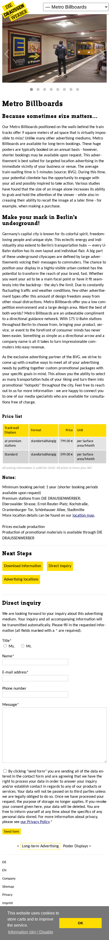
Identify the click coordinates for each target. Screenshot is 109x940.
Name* (8, 656)
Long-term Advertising (40, 846)
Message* (10, 705)
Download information (22, 566)
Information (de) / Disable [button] (30, 932)
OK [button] (80, 923)
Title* (7, 641)
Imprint (7, 903)
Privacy (7, 895)
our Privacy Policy (35, 822)
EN (4, 870)
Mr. (29, 646)
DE (4, 862)
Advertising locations (21, 579)
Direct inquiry (60, 566)
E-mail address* (15, 672)
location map (83, 516)
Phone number (14, 689)
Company (8, 879)
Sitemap (8, 887)
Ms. (12, 646)
